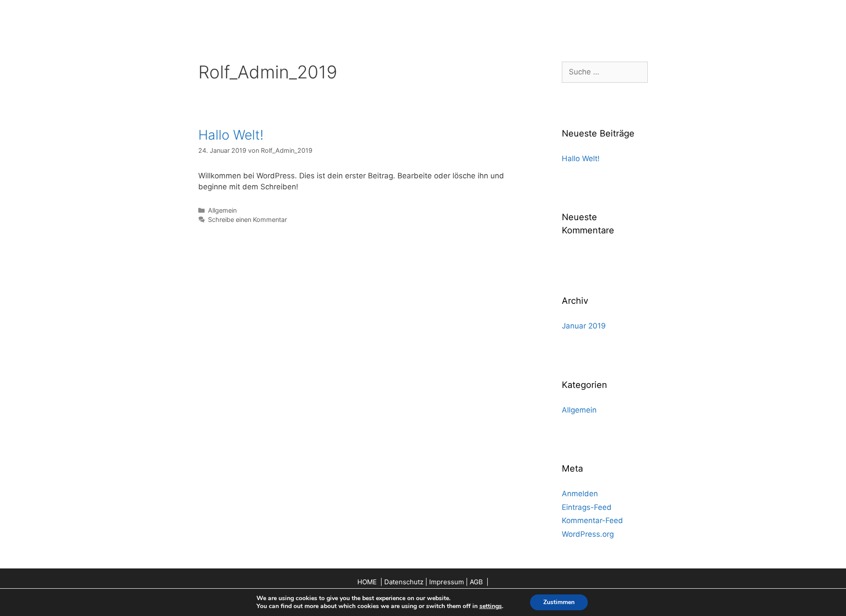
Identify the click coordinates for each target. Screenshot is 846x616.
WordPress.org (588, 534)
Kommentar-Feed (592, 520)
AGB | (479, 582)
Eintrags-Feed (587, 507)
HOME (367, 582)
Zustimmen (559, 602)
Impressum (446, 582)
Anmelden (580, 493)
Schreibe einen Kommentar (247, 219)
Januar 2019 (584, 325)
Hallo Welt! (230, 135)
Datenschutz (403, 582)
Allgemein (222, 210)
